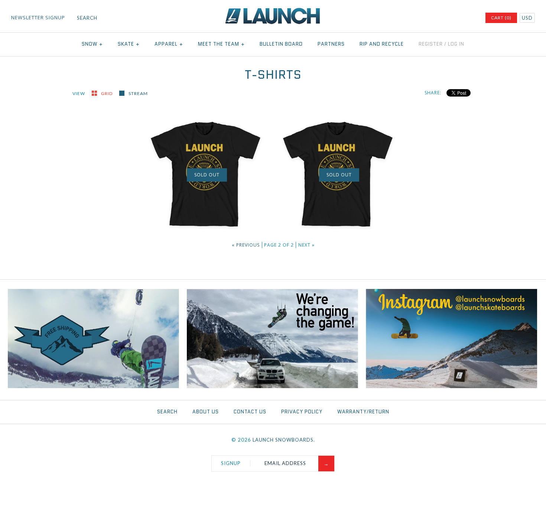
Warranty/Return (363, 411)
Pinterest (449, 18)
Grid (107, 93)
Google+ (459, 18)
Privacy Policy (301, 411)
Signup (231, 463)
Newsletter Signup (38, 17)
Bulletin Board (281, 44)
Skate (129, 44)
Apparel (169, 44)
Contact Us (250, 411)
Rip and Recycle (382, 44)
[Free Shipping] (93, 386)
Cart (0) (501, 17)
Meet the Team (221, 44)
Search (167, 411)
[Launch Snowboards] (273, 11)
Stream (138, 93)
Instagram (469, 18)
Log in (456, 44)
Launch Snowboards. (284, 440)
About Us (205, 411)
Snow (92, 44)
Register (431, 44)
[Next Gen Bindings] (272, 386)
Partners (331, 44)
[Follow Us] (451, 386)
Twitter (440, 18)
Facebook (430, 18)
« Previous (246, 245)
